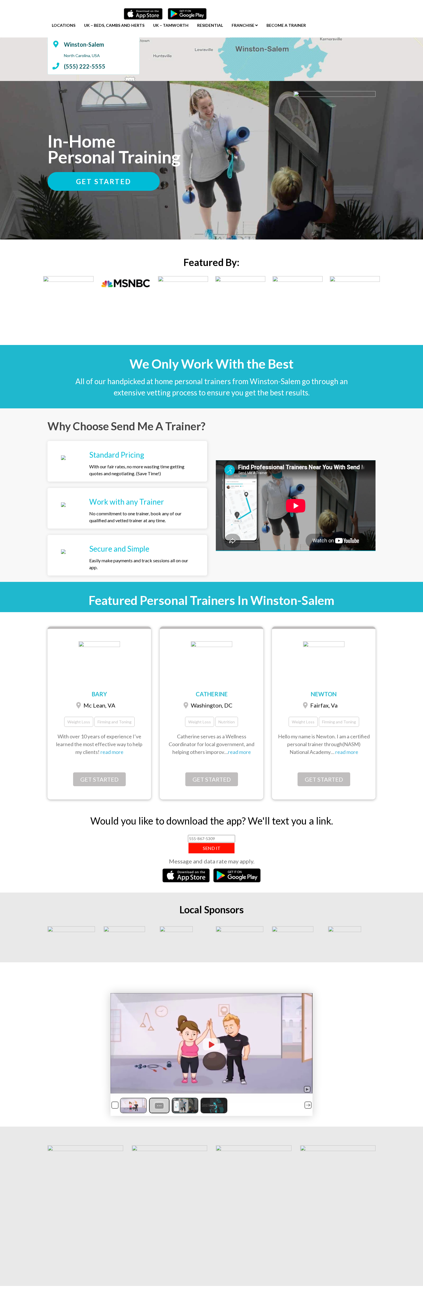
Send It (211, 848)
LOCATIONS (63, 25)
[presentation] (36, 301)
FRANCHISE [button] (243, 25)
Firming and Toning (115, 721)
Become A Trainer (286, 25)
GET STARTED (103, 181)
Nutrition (226, 721)
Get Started (99, 779)
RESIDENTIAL (210, 25)
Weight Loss (78, 721)
